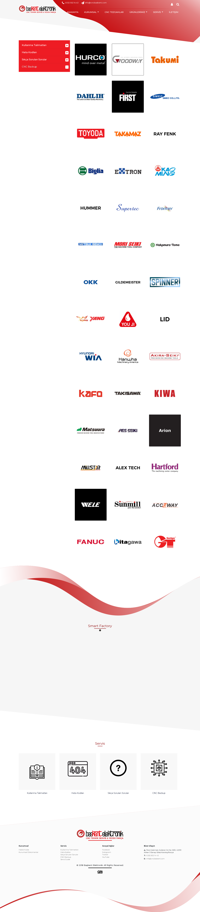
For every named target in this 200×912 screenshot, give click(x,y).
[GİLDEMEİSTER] (127, 282)
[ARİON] (165, 430)
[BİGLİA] (90, 170)
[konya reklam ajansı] (100, 872)
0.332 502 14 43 (152, 855)
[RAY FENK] (165, 133)
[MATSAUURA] (90, 430)
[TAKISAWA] (127, 393)
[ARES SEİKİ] (127, 430)
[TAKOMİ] (165, 59)
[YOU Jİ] (127, 319)
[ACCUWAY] (165, 504)
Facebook (106, 850)
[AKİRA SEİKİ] (165, 356)
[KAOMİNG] (165, 170)
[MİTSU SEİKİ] (90, 245)
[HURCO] (90, 59)
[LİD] (165, 319)
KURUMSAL (90, 12)
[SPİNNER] (165, 282)
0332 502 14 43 (71, 2)
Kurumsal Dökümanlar (28, 852)
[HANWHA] (127, 356)
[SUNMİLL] (127, 504)
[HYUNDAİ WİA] (90, 356)
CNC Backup (29, 66)
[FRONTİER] (165, 208)
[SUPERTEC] (127, 208)
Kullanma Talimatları (34, 45)
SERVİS (157, 12)
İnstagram (106, 852)
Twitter (105, 855)
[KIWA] (165, 393)
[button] (100, 630)
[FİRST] (127, 96)
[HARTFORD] (165, 467)
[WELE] (90, 504)
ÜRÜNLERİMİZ (137, 12)
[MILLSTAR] (90, 467)
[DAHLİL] (90, 96)
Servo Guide (65, 859)
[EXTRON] (127, 170)
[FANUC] (90, 541)
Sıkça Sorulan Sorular (34, 59)
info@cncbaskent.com (96, 2)
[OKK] (90, 282)
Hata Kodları (29, 52)
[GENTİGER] (165, 541)
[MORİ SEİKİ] (127, 245)
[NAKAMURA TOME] (165, 245)
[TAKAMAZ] (127, 133)
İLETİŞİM (173, 12)
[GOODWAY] (127, 59)
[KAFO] (90, 393)
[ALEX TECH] (127, 467)
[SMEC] (165, 96)
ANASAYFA (72, 12)
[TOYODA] (90, 133)
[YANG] (90, 319)
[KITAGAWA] (127, 541)
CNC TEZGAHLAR (114, 12)
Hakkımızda (24, 850)
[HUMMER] (90, 208)
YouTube (105, 857)
